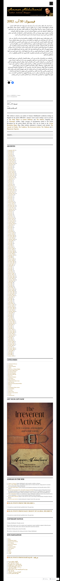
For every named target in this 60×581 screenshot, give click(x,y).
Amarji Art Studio (12, 547)
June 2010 (10, 227)
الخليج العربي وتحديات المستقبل (14, 572)
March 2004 (10, 319)
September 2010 (11, 223)
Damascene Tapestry (12, 544)
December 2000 (11, 348)
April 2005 (10, 302)
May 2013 (10, 183)
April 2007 (10, 270)
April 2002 (10, 339)
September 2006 (11, 280)
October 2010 (11, 222)
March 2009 (10, 247)
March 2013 (10, 185)
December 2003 (11, 321)
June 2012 (10, 197)
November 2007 (11, 263)
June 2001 (10, 346)
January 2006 (11, 290)
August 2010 (10, 225)
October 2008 (11, 253)
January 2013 (11, 188)
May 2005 (10, 301)
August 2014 (10, 164)
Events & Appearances (13, 370)
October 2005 (11, 294)
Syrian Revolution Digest (13, 487)
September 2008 (11, 255)
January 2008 (11, 260)
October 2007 (11, 264)
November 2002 (11, 332)
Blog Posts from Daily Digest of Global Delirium (30, 511)
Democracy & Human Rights (14, 369)
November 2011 (11, 206)
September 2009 (11, 239)
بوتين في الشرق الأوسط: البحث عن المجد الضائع (18, 569)
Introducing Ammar (12, 540)
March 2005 (10, 303)
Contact (9, 552)
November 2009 (11, 236)
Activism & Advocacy (12, 363)
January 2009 (11, 249)
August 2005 (10, 297)
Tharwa (9, 549)
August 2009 (10, 240)
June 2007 (10, 268)
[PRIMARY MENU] (51, 3)
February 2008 (11, 259)
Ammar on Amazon (12, 483)
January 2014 (11, 172)
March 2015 (10, 156)
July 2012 (10, 196)
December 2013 (11, 173)
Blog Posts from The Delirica (21, 503)
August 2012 (10, 194)
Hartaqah (12, 121)
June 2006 (10, 283)
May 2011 (10, 214)
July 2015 (10, 151)
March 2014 (10, 170)
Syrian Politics (11, 388)
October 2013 (11, 176)
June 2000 (10, 353)
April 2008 (10, 257)
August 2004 (10, 312)
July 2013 (10, 180)
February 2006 (11, 289)
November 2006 (11, 277)
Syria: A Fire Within (12, 484)
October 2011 (11, 208)
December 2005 (11, 291)
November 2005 (11, 293)
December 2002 (11, 331)
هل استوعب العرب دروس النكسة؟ (15, 565)
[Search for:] (30, 135)
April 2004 (10, 318)
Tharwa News (11, 391)
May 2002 (10, 337)
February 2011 (11, 218)
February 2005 (11, 304)
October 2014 (11, 162)
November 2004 (11, 308)
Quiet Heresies (11, 382)
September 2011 (11, 209)
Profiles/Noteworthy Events (13, 381)
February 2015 (11, 158)
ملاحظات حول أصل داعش (13, 562)
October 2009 (11, 238)
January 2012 (11, 204)
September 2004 (11, 311)
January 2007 (11, 274)
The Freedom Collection (13, 496)
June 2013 (10, 181)
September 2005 (11, 295)
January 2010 (11, 234)
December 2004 (11, 307)
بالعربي (9, 553)
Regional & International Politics (15, 383)
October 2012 (11, 192)
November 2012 (11, 190)
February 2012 (11, 202)
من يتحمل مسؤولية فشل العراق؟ (14, 566)
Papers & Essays (11, 379)
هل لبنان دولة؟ (11, 570)
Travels (9, 394)
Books (9, 550)
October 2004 (11, 310)
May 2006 (10, 285)
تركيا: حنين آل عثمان (12, 568)
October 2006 (11, 278)
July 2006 (10, 282)
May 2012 (10, 198)
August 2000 (10, 350)
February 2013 (11, 187)
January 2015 (11, 159)
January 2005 (11, 306)
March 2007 (10, 272)
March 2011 (10, 217)
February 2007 (11, 273)
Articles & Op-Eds (12, 366)
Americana (10, 365)
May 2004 (10, 316)
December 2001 (11, 344)
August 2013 (10, 179)
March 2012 (10, 201)
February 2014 (11, 171)
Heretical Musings (12, 373)
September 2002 (11, 335)
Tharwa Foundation (12, 493)
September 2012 (11, 193)
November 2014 (11, 160)
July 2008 (10, 256)
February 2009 (11, 248)
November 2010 (11, 221)
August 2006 (10, 281)
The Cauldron (23, 127)
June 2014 (10, 167)
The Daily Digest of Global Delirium (21, 119)
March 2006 (10, 287)
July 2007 (10, 266)
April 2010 (10, 230)
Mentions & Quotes (12, 377)
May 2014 (10, 168)
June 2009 (10, 243)
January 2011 (11, 219)
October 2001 (11, 345)
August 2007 (10, 265)
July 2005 (10, 298)
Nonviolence (10, 378)
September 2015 (11, 150)
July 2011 (10, 211)
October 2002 (11, 333)
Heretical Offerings (12, 374)
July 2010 (10, 226)
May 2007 (10, 269)
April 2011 (10, 215)
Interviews (10, 375)
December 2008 (11, 251)
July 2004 (10, 314)
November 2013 (11, 175)
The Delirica (40, 119)
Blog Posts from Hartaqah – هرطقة (23, 557)
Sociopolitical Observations (14, 387)
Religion (10, 384)
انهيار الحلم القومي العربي (13, 573)
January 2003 (11, 329)
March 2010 (10, 231)
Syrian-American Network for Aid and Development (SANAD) (21, 490)
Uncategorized (14, 96)
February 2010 (11, 232)
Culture (9, 367)
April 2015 (10, 155)
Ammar (18, 95)
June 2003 (10, 325)
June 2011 (10, 213)
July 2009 (10, 242)
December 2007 (11, 261)
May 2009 (10, 244)
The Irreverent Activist (34, 127)
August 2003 (10, 324)
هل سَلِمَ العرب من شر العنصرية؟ (14, 564)
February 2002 (11, 341)
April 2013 (10, 184)
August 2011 (10, 210)
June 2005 (10, 299)
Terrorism (10, 390)
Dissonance (10, 545)
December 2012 (11, 189)
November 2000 (11, 349)
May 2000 (10, 354)
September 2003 (11, 323)
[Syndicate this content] (7, 503)
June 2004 (10, 315)
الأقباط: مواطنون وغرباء (13, 561)
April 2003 (10, 328)
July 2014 (10, 166)
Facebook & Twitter (12, 371)
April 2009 (10, 246)
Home (9, 539)
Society (9, 386)
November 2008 (11, 252)
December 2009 (11, 235)
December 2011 (11, 205)
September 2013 (11, 177)
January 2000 (11, 356)
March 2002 (10, 340)
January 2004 (11, 320)
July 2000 (10, 352)
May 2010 (10, 228)
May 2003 (10, 327)
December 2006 (11, 276)
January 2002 (11, 342)
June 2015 (10, 152)
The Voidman (45, 127)
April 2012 (10, 200)
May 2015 (10, 154)
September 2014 (11, 163)
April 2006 (10, 286)
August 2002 (10, 336)
